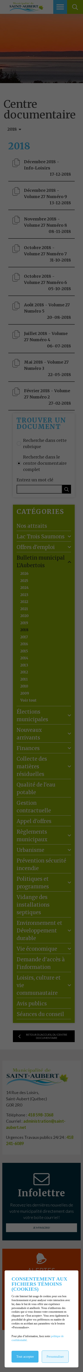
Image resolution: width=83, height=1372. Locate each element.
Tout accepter (25, 1356)
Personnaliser (55, 1356)
